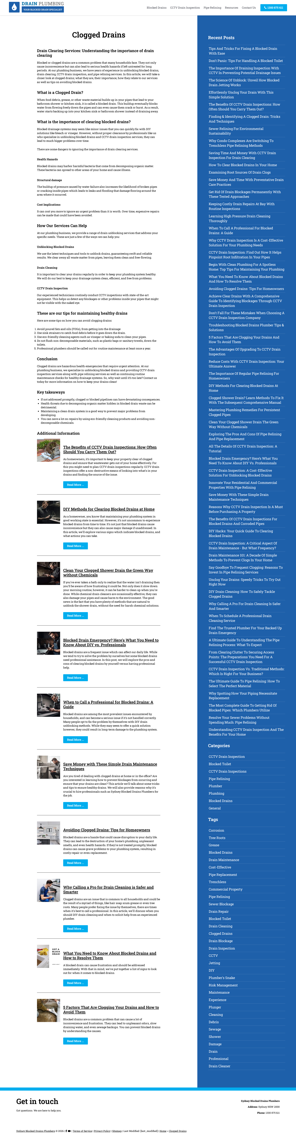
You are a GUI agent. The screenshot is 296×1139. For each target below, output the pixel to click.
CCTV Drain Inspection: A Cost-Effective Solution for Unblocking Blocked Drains (240, 472)
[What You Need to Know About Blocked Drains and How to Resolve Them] (48, 967)
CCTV (213, 955)
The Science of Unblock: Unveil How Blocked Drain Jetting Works (244, 82)
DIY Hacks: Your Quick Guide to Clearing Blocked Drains (241, 533)
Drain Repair (219, 911)
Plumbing (216, 793)
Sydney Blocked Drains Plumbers (35, 1131)
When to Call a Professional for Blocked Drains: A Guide (108, 704)
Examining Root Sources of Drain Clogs (240, 172)
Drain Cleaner (219, 1066)
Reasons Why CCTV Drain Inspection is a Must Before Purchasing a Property (246, 509)
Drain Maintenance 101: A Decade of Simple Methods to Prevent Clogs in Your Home (243, 557)
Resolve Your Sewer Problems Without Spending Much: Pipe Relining (239, 719)
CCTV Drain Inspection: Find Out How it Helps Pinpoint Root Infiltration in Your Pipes (245, 254)
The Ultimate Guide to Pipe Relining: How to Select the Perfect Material (244, 683)
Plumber (215, 786)
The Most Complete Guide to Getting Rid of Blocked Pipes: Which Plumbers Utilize (243, 707)
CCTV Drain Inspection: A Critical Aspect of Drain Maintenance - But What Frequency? (243, 545)
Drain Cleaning (220, 926)
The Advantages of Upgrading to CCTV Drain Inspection (244, 351)
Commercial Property (226, 889)
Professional (218, 1058)
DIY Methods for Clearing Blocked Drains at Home (109, 509)
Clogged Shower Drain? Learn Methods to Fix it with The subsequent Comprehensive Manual (246, 400)
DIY (212, 970)
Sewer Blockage (221, 904)
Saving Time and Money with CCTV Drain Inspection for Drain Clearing (242, 155)
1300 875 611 (275, 7)
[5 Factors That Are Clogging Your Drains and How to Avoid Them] (48, 1021)
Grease (214, 845)
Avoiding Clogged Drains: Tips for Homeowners (106, 829)
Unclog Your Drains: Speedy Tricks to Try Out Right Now (245, 582)
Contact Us (249, 7)
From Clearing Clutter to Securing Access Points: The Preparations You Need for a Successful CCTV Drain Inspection (241, 657)
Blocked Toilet (220, 764)
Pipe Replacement (223, 874)
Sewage (215, 1029)
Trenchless (217, 882)
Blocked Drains (156, 7)
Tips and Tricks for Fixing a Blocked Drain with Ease (243, 50)
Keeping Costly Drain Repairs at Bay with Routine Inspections (242, 206)
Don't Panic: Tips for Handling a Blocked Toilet (246, 60)
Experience (217, 999)
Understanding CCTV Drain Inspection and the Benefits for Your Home (246, 732)
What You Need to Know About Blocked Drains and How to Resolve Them (109, 955)
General (215, 808)
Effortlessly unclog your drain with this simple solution (241, 94)
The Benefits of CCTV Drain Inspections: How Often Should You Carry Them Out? (110, 449)
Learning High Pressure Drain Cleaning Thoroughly (239, 218)
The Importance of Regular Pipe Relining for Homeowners (244, 375)
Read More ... (75, 484)
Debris (214, 1022)
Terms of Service (82, 1131)
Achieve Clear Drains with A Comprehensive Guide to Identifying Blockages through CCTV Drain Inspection (245, 301)
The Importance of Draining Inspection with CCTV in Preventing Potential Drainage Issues (245, 70)
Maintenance (219, 992)
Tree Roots (217, 837)
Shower (215, 1036)
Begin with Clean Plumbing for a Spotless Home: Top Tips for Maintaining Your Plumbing (246, 266)
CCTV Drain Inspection (185, 7)
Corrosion (216, 830)
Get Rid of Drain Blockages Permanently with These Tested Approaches (245, 194)
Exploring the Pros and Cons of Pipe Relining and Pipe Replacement (245, 436)
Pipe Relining (212, 7)
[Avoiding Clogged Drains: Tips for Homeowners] (48, 843)
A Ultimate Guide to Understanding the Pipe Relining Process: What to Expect (244, 642)
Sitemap (117, 1131)
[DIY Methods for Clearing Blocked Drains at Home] (48, 523)
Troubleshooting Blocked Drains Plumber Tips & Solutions (246, 327)
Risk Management (223, 985)
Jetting (214, 963)
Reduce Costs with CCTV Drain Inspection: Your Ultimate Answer (246, 363)
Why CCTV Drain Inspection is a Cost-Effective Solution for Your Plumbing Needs (246, 242)
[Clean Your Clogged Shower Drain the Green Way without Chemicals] (48, 584)
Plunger (215, 1007)
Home (163, 1131)
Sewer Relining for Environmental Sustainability (236, 131)
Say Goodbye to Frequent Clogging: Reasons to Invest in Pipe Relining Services (246, 569)
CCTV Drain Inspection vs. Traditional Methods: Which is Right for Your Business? (246, 671)
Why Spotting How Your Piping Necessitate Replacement (243, 695)
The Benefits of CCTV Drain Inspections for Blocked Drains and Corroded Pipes (243, 521)
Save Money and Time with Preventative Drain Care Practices (246, 182)
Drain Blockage (221, 941)
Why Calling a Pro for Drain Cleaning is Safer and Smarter (108, 889)
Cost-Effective (220, 867)
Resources (231, 7)
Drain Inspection (222, 948)
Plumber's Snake (222, 977)
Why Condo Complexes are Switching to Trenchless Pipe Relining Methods (241, 143)
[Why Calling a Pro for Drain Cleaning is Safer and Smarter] (48, 901)
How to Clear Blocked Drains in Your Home (243, 165)
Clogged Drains (220, 933)
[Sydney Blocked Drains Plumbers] (36, 11)
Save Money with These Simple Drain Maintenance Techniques (110, 766)
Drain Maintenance (224, 860)
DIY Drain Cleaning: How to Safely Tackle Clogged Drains (242, 594)
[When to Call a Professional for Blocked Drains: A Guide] (48, 716)
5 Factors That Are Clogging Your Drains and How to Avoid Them (111, 1009)
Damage (215, 1044)
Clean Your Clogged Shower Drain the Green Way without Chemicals (108, 572)
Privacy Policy (102, 1131)
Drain (213, 1051)
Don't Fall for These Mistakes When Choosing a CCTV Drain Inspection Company (246, 315)
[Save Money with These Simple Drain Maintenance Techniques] (48, 778)
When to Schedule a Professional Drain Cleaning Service (240, 618)
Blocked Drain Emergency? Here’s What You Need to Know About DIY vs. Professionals (111, 642)
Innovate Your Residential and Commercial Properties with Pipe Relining (243, 485)
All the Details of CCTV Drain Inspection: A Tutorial (243, 448)
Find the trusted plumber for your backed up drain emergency (245, 630)
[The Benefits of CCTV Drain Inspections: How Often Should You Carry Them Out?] (48, 461)
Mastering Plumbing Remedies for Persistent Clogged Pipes (244, 412)
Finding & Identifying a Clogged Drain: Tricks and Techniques (244, 118)
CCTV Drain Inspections (228, 771)
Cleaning (216, 1014)
